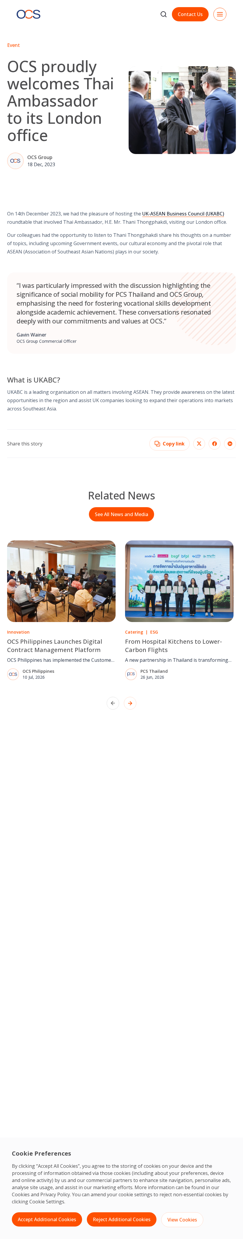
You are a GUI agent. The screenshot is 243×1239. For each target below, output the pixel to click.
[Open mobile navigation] (219, 14)
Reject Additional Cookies (122, 1219)
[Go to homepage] (28, 14)
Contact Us (190, 14)
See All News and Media (121, 514)
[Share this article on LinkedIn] (230, 444)
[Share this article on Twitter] (199, 444)
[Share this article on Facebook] (214, 444)
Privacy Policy (55, 1194)
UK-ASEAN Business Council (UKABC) (183, 213)
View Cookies (182, 1219)
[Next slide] (130, 703)
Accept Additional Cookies (47, 1219)
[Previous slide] (113, 703)
